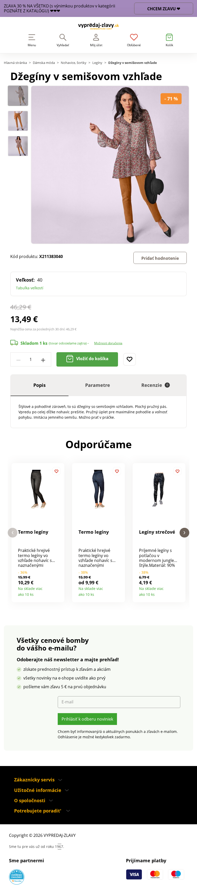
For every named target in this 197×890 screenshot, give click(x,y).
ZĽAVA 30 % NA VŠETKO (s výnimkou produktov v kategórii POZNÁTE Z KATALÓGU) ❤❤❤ (59, 8)
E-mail (67, 702)
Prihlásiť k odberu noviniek (87, 719)
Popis (39, 385)
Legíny (97, 63)
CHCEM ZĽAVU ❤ (163, 9)
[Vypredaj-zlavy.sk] (98, 27)
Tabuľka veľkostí (29, 287)
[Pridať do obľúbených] (129, 359)
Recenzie (154, 385)
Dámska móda (44, 63)
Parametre (97, 385)
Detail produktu (58, 592)
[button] (12, 532)
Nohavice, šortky (73, 63)
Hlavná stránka (15, 63)
